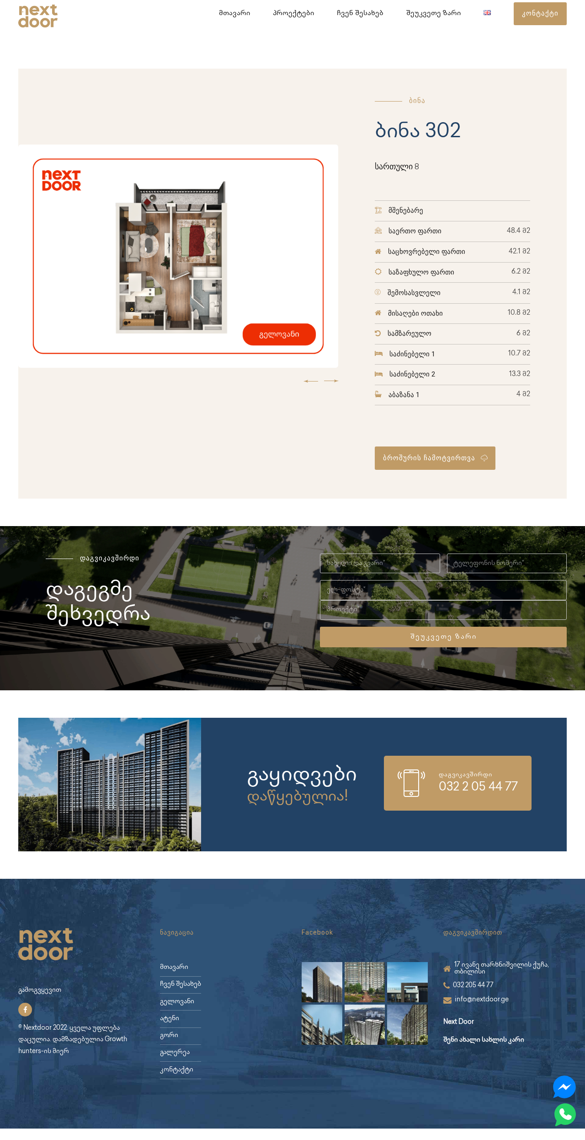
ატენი (169, 1019)
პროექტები (293, 13)
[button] (311, 380)
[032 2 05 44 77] (411, 783)
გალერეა (175, 1052)
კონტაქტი (176, 1070)
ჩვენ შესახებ (360, 13)
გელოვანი (177, 1002)
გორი (169, 1035)
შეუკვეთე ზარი (433, 13)
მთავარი (234, 13)
